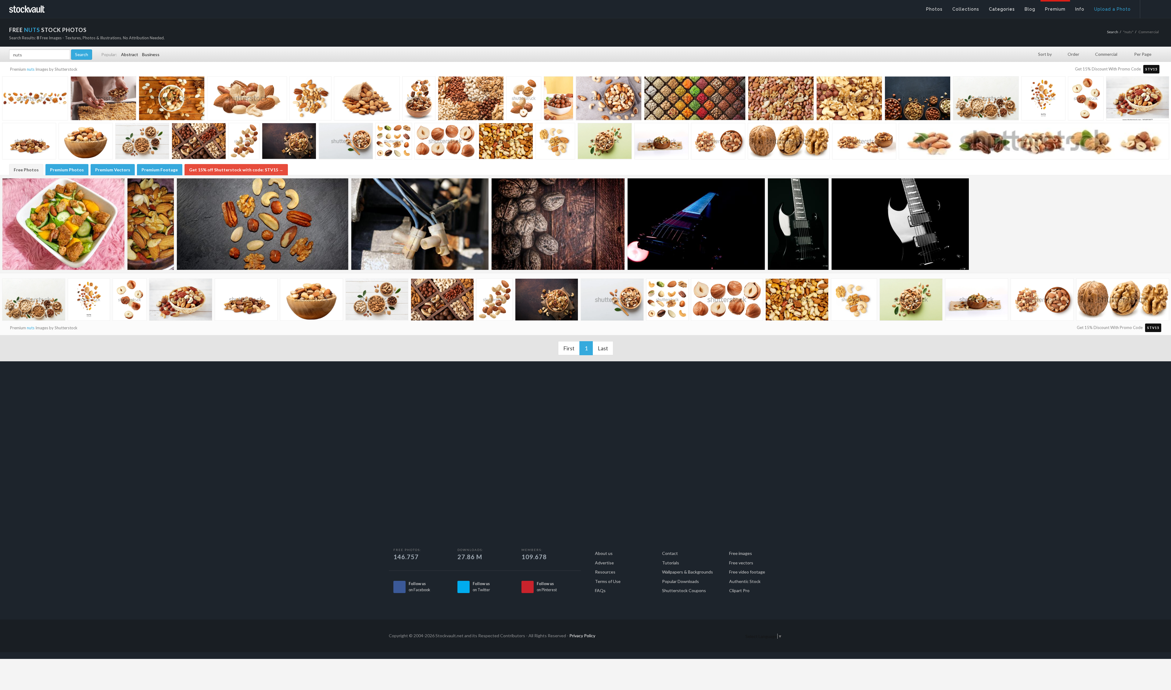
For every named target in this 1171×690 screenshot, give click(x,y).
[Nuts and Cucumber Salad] (63, 224)
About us (604, 553)
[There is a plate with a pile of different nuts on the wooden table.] (171, 100)
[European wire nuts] (420, 224)
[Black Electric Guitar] (900, 224)
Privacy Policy (582, 635)
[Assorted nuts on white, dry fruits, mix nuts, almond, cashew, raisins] (661, 142)
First (569, 348)
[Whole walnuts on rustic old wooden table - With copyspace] (558, 224)
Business (150, 54)
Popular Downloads (680, 581)
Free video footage (747, 571)
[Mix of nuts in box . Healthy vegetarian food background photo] (199, 142)
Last (603, 348)
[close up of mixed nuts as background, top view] (781, 100)
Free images (740, 553)
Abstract (129, 54)
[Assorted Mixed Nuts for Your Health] (262, 224)
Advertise (604, 562)
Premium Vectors (112, 169)
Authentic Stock (745, 581)
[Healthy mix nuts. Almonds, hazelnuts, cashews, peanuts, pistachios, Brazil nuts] (608, 100)
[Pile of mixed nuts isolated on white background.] (29, 142)
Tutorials (670, 562)
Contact (670, 553)
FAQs (600, 590)
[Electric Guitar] (696, 224)
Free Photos (26, 169)
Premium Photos (67, 169)
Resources (605, 571)
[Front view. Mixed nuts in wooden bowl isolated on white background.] (864, 142)
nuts (30, 69)
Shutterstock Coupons (684, 590)
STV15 (1151, 69)
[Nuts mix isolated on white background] (310, 99)
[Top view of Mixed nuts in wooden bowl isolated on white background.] (718, 142)
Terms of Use (608, 581)
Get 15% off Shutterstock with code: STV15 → (236, 169)
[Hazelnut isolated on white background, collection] (445, 142)
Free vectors (741, 562)
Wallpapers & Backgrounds (687, 571)
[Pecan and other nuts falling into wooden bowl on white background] (419, 99)
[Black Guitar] (798, 224)
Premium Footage (159, 169)
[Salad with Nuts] (150, 224)
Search (1112, 32)
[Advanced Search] (1151, 7)
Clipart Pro (739, 590)
